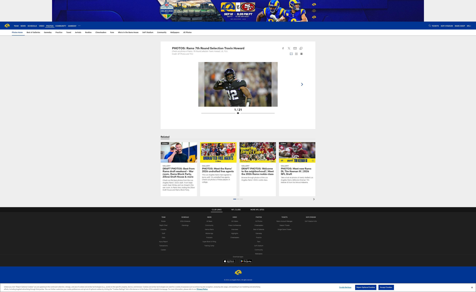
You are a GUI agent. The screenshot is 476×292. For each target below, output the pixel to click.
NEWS (209, 217)
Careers (163, 250)
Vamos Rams (209, 229)
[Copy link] (301, 48)
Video (235, 217)
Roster (163, 221)
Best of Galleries (258, 229)
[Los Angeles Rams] (238, 272)
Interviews (234, 229)
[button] (234, 199)
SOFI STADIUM (311, 217)
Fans (258, 241)
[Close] (472, 287)
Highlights (234, 233)
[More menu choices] (79, 26)
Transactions (163, 245)
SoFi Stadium (258, 245)
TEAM (163, 217)
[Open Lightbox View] (238, 90)
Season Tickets (285, 225)
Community (209, 225)
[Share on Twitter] (289, 50)
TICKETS (284, 217)
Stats (163, 237)
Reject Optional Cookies (366, 287)
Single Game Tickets (284, 229)
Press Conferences (234, 225)
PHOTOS (259, 217)
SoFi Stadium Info (311, 221)
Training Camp (209, 245)
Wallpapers (258, 254)
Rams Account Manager (284, 221)
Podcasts (209, 237)
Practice (258, 237)
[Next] (301, 84)
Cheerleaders (234, 237)
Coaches (163, 229)
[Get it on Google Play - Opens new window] (246, 262)
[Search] (430, 25)
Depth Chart (163, 225)
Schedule (185, 217)
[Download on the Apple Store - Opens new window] (229, 261)
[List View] (301, 54)
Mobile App (209, 233)
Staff (163, 233)
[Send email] (295, 50)
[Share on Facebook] (283, 50)
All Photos (258, 221)
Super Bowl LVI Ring (209, 241)
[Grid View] (296, 54)
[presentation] (314, 199)
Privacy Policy (202, 289)
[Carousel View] (291, 54)
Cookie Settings (345, 287)
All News (209, 221)
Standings (185, 225)
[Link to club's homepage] (7, 26)
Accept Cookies (386, 287)
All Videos (234, 221)
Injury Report (163, 241)
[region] (238, 287)
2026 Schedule (185, 221)
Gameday (259, 233)
